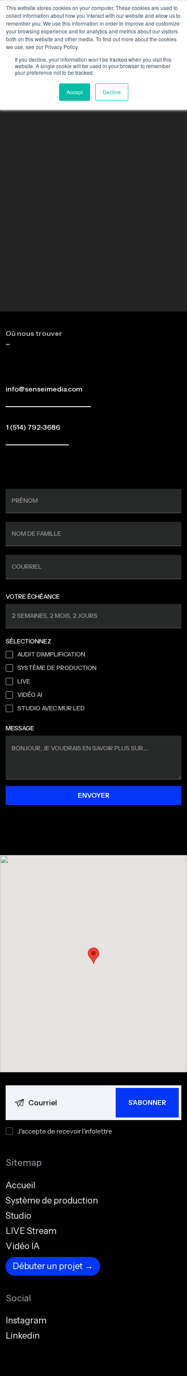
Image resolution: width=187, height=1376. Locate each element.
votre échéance (33, 596)
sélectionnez (28, 641)
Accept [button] (75, 92)
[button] (93, 955)
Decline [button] (112, 92)
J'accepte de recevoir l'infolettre (64, 1131)
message (20, 728)
